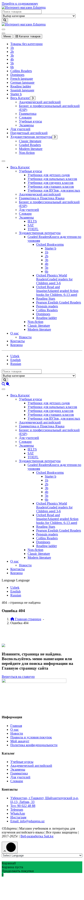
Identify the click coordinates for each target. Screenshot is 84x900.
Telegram (16, 809)
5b (12, 63)
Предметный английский (29, 133)
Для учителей (20, 129)
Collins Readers (21, 71)
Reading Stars (45, 298)
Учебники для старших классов (51, 186)
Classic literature (30, 141)
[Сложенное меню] (3, 29)
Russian (15, 364)
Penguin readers (47, 306)
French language (21, 78)
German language (22, 82)
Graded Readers (30, 145)
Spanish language (22, 90)
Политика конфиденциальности (34, 745)
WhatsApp (17, 813)
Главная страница (27, 619)
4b (12, 59)
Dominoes (17, 75)
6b (12, 67)
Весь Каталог (20, 98)
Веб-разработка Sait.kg (36, 836)
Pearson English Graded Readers (58, 302)
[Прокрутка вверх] (10, 847)
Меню (7, 36)
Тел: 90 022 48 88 (22, 806)
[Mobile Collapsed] (33, 98)
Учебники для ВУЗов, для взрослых (54, 190)
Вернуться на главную (18, 676)
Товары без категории (26, 44)
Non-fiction (27, 152)
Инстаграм (18, 817)
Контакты (17, 341)
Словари (25, 117)
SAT (31, 225)
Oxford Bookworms (50, 244)
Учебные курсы (30, 121)
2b (12, 51)
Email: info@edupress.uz (27, 821)
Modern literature (30, 149)
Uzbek (14, 356)
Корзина (16, 345)
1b (12, 48)
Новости (25, 337)
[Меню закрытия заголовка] (3, 33)
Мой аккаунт (19, 741)
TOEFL (33, 229)
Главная (16, 726)
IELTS (32, 221)
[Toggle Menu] (3, 161)
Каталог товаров (29, 36)
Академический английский (40, 102)
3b (12, 55)
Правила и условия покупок (31, 737)
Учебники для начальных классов (52, 179)
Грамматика (27, 113)
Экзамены (26, 125)
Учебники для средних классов (50, 183)
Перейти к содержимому (20, 3)
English (15, 360)
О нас (14, 333)
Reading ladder (20, 86)
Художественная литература (31, 137)
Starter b (16, 94)
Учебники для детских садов (49, 175)
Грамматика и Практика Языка (41, 198)
